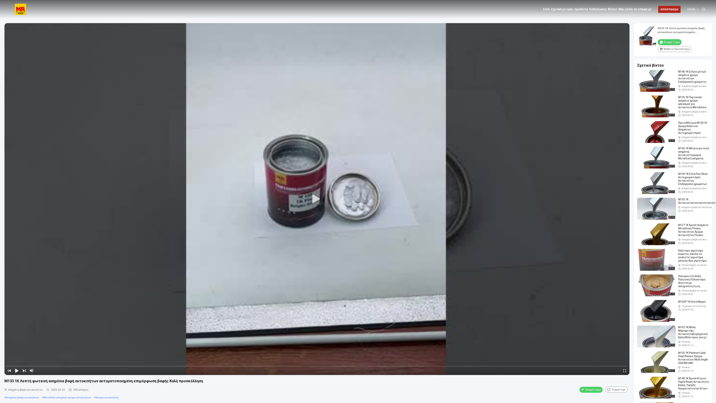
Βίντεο (612, 9)
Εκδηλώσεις (598, 9)
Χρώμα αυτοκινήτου (107, 397)
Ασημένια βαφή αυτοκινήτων (22, 397)
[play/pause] (17, 370)
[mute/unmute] (31, 370)
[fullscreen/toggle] (624, 370)
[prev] (9, 370)
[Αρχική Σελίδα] (20, 9)
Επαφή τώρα (593, 389)
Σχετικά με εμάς (562, 9)
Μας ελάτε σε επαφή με (634, 9)
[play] (317, 199)
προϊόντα (581, 9)
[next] (24, 370)
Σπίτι (546, 9)
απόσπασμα (669, 9)
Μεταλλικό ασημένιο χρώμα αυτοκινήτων (67, 397)
